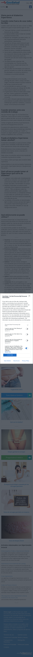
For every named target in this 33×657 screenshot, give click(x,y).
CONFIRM (10, 355)
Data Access (16, 360)
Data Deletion (7, 360)
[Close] (29, 296)
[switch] (27, 329)
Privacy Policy (25, 360)
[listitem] (16, 325)
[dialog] (16, 328)
